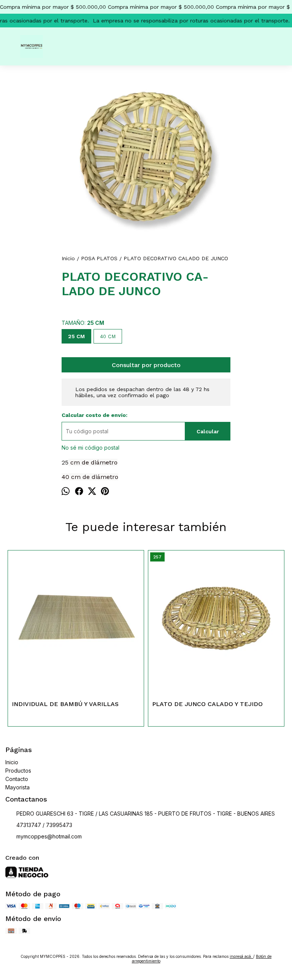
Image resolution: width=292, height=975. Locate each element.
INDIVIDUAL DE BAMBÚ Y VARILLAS (65, 704)
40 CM (108, 336)
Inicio (11, 762)
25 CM (76, 336)
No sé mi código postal (90, 447)
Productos (18, 770)
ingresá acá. (241, 956)
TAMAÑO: (83, 323)
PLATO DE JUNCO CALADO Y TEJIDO (207, 704)
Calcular (208, 431)
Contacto (16, 779)
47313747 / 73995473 (44, 825)
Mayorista (17, 787)
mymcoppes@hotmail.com (49, 836)
